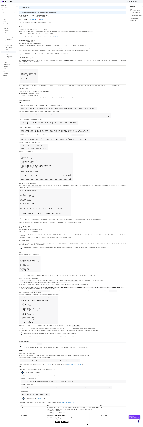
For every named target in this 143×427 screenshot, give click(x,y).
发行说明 (4, 19)
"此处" (42, 33)
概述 (5, 32)
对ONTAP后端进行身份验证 (135, 10)
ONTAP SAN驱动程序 (8, 45)
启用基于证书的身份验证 (135, 13)
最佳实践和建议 (5, 73)
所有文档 (2, 5)
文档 (11, 1)
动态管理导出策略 (134, 18)
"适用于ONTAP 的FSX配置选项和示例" (67, 402)
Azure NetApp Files (8, 34)
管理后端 (6, 62)
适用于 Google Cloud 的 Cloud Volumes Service (9, 40)
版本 (2, 9)
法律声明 (4, 80)
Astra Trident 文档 (6, 17)
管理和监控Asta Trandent (7, 68)
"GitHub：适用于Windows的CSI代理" (74, 364)
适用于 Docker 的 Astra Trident (8, 71)
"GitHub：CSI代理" (48, 364)
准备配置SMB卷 (57, 36)
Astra (6, 5)
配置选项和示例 (9, 54)
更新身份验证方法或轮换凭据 (136, 15)
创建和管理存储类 (7, 64)
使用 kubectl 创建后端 (8, 59)
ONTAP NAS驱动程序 (8, 47)
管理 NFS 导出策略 (133, 17)
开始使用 (4, 21)
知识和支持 (5, 75)
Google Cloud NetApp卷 (9, 37)
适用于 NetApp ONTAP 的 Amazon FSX (9, 57)
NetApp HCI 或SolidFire (9, 42)
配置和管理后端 (6, 30)
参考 (3, 77)
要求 (131, 9)
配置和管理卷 (6, 66)
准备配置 (7, 51)
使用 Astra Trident (6, 26)
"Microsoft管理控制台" (46, 375)
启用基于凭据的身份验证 (135, 12)
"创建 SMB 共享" (40, 398)
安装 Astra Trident (6, 23)
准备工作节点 (6, 28)
